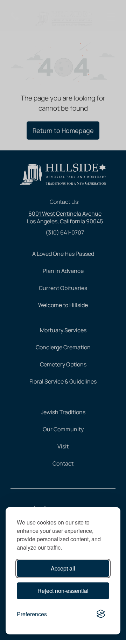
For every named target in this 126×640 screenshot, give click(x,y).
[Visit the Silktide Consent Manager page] (100, 614)
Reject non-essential (63, 591)
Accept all (63, 568)
